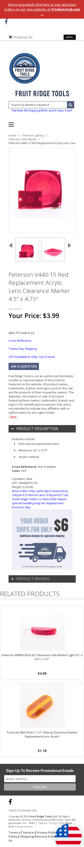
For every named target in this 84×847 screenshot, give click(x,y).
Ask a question (24, 366)
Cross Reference (20, 341)
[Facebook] (6, 22)
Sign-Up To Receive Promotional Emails (40, 771)
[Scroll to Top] (77, 801)
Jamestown (26, 826)
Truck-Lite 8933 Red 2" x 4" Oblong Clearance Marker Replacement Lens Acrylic (42, 734)
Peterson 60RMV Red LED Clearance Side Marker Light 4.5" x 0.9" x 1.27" (42, 657)
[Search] (70, 104)
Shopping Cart (22, 37)
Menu (69, 37)
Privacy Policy (47, 832)
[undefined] (42, 190)
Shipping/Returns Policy (38, 836)
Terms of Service (21, 832)
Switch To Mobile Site (23, 810)
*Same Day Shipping (23, 349)
